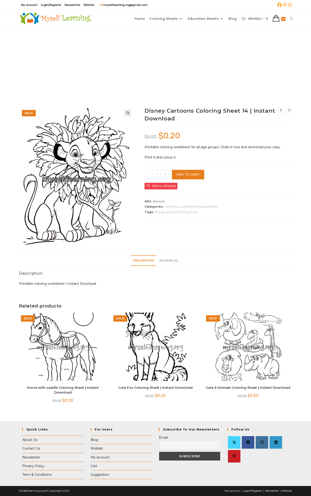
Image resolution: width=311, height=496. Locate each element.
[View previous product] (281, 110)
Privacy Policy (33, 466)
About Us (29, 440)
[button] (127, 113)
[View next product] (289, 110)
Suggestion (100, 475)
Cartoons (171, 206)
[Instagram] (262, 442)
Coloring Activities (192, 206)
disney (159, 212)
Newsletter (72, 5)
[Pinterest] (234, 456)
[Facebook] (248, 442)
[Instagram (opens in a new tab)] (289, 5)
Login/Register (51, 5)
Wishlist (89, 5)
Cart (94, 466)
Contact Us (31, 448)
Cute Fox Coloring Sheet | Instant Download (155, 388)
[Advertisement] (155, 61)
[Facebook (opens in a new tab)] (280, 5)
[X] (234, 442)
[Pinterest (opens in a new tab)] (285, 5)
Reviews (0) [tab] (168, 260)
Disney (213, 206)
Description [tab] (143, 260)
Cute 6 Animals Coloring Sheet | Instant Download (248, 388)
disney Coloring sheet (182, 212)
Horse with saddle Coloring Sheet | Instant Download (63, 390)
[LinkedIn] (276, 442)
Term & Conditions (36, 475)
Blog (94, 440)
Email (163, 437)
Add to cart (188, 174)
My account (29, 5)
